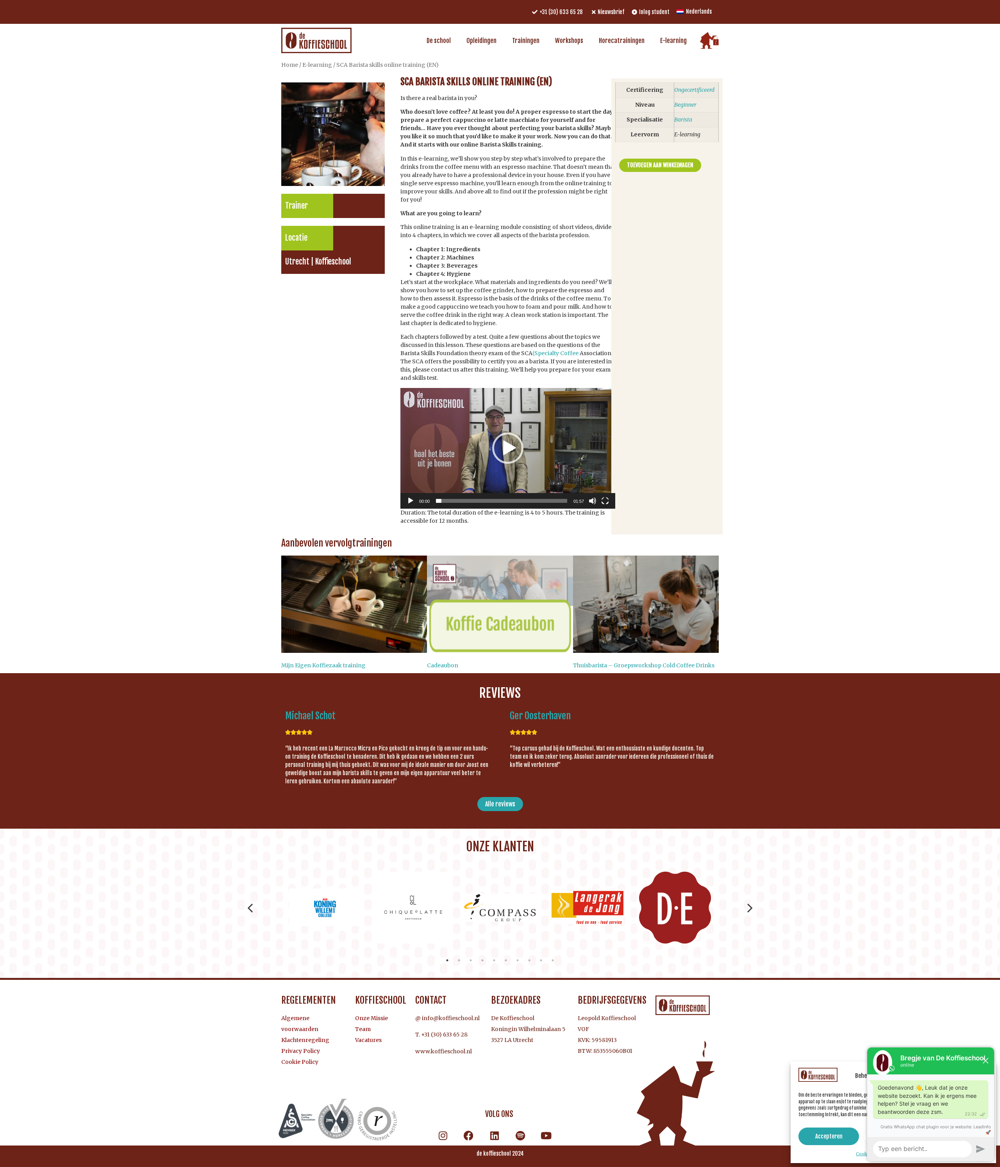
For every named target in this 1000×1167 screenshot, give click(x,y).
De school (439, 41)
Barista (683, 119)
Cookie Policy (299, 1061)
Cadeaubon (442, 665)
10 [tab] (553, 960)
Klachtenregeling (305, 1040)
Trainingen (525, 41)
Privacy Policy (300, 1050)
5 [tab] (494, 960)
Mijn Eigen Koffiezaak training (323, 665)
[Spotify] (520, 1136)
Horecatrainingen (622, 41)
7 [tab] (517, 960)
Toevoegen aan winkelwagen (660, 165)
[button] (507, 448)
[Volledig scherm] (605, 501)
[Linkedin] (494, 1136)
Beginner (685, 104)
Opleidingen (481, 41)
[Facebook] (469, 1136)
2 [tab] (459, 960)
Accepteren (829, 1136)
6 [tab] (506, 960)
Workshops (569, 41)
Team (363, 1029)
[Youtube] (546, 1136)
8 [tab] (529, 960)
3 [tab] (471, 960)
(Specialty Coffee (555, 353)
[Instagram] (443, 1136)
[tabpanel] (325, 907)
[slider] (501, 501)
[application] (507, 448)
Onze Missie (371, 1018)
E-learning (673, 41)
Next (750, 907)
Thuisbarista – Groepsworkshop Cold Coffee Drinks (643, 665)
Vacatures (368, 1040)
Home (289, 64)
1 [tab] (447, 960)
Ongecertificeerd (694, 89)
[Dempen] (592, 501)
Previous (250, 907)
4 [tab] (482, 960)
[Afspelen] (410, 501)
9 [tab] (541, 960)
